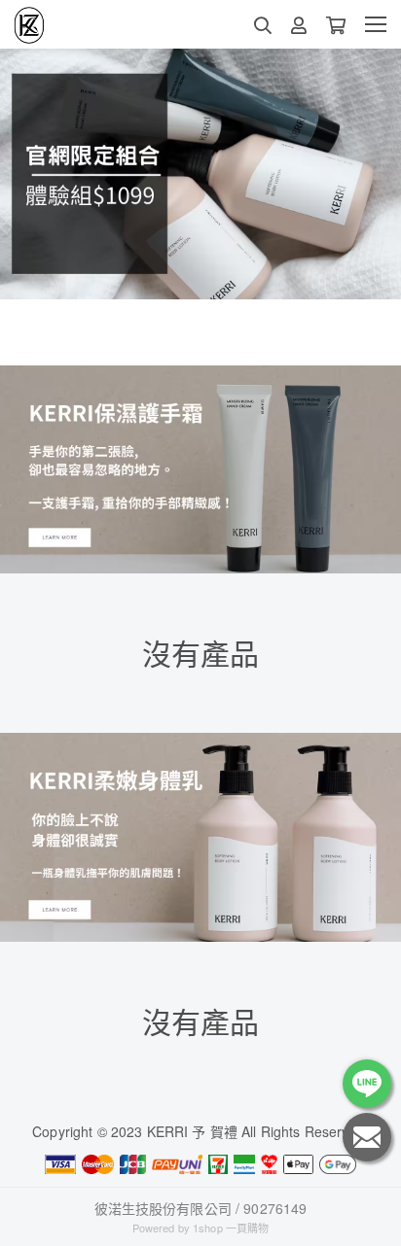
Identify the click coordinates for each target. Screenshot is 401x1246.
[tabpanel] (200, 174)
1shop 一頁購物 (231, 1227)
